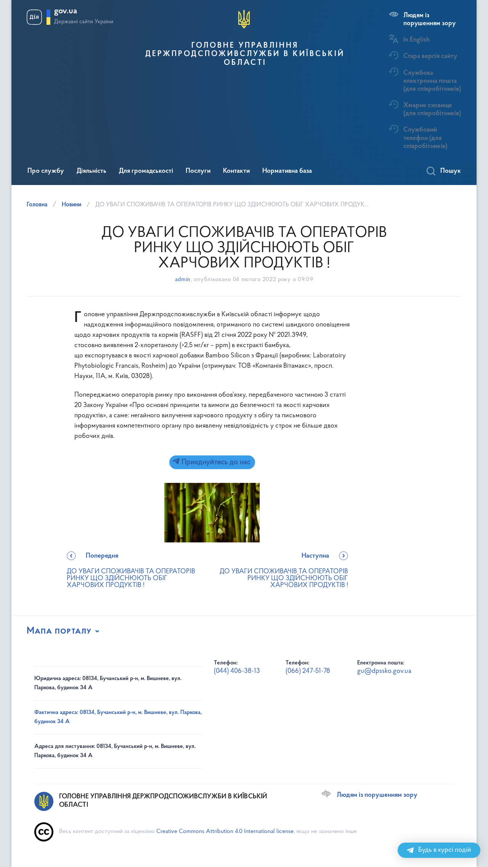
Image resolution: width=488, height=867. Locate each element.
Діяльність (91, 171)
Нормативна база (287, 171)
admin (183, 280)
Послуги (198, 171)
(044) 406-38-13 (237, 671)
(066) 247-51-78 (308, 671)
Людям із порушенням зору (429, 19)
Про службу (45, 171)
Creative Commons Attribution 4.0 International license (225, 831)
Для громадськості (146, 171)
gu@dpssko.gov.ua (384, 671)
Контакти (236, 171)
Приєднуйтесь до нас (215, 462)
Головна (37, 205)
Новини (71, 205)
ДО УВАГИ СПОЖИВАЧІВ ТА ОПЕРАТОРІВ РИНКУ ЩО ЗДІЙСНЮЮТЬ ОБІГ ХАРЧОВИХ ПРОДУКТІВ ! (131, 571)
